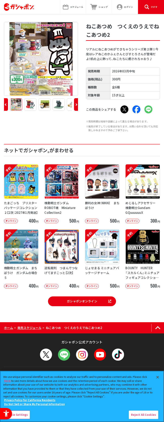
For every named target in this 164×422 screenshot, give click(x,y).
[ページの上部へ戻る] (157, 327)
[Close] (157, 377)
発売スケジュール (29, 328)
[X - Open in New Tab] (124, 109)
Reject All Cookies (143, 415)
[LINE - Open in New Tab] (148, 109)
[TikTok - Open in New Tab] (118, 355)
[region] (82, 396)
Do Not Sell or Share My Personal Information (34, 404)
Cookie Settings (16, 415)
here (7, 381)
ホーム (8, 328)
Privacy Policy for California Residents (29, 400)
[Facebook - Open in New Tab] (136, 109)
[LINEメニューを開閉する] (64, 355)
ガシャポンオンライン (82, 301)
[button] (6, 104)
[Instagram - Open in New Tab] (82, 355)
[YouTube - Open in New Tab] (100, 355)
